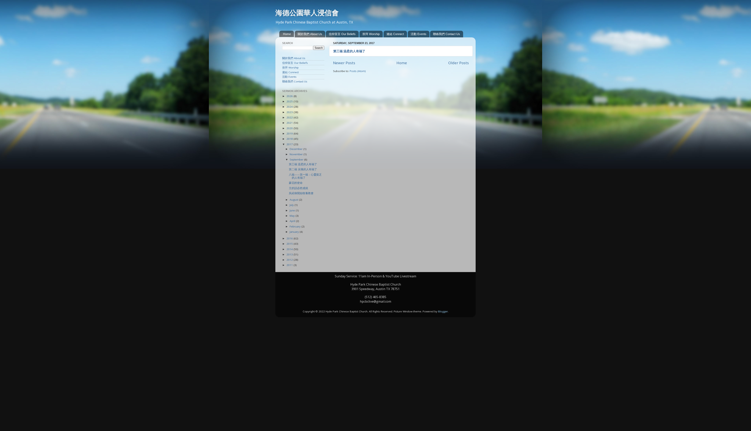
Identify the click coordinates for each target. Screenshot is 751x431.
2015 (290, 243)
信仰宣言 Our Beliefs (342, 34)
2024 (290, 106)
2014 (290, 249)
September (297, 159)
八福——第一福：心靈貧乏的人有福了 (305, 176)
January (295, 232)
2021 (290, 122)
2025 (290, 101)
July (292, 205)
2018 (290, 139)
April (293, 221)
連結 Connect (395, 34)
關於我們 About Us (310, 34)
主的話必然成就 (298, 188)
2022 (290, 117)
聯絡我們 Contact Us (446, 34)
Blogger (443, 311)
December (296, 149)
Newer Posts (344, 62)
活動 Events (418, 34)
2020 (290, 128)
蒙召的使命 (296, 183)
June (293, 210)
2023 (290, 112)
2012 (290, 259)
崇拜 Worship (371, 34)
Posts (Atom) (358, 71)
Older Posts (458, 62)
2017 (290, 144)
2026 (290, 96)
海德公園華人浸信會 (307, 12)
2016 (290, 238)
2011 (290, 265)
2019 (290, 133)
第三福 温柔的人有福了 (349, 51)
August (294, 199)
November (297, 154)
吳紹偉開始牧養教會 (301, 193)
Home (287, 34)
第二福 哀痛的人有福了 (303, 169)
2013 (290, 254)
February (295, 226)
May (293, 215)
